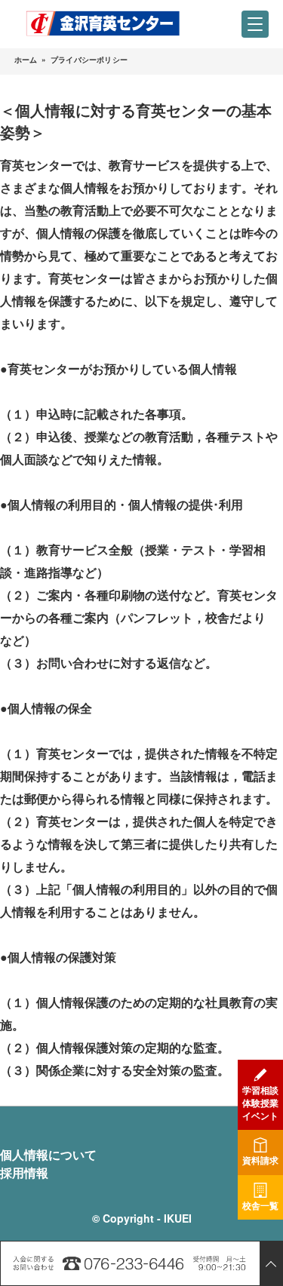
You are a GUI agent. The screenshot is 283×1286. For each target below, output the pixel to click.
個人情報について (48, 1154)
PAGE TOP (271, 1263)
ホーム (26, 59)
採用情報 (24, 1172)
